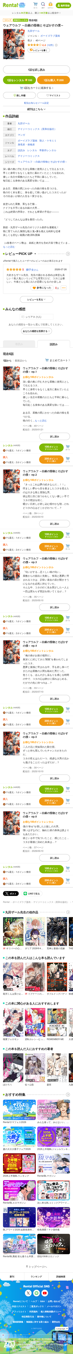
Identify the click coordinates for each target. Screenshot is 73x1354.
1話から (7, 360)
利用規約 (33, 1311)
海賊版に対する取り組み (37, 1321)
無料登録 (65, 5)
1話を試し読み (36, 69)
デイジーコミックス (29, 156)
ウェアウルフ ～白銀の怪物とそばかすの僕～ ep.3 (45, 560)
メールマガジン (54, 1306)
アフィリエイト (19, 1311)
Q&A (42, 1301)
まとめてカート (59, 360)
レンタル (32, 150)
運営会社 (56, 1321)
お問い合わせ (54, 1301)
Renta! (6, 901)
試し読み (54, 436)
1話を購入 (54, 80)
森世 (49, 1084)
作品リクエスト (19, 1306)
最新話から (21, 360)
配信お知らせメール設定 (36, 102)
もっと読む (9, 246)
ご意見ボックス (36, 1306)
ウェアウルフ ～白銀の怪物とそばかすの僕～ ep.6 (45, 814)
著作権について (44, 1316)
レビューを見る (35, 299)
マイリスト (55, 95)
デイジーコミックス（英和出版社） (37, 129)
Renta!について (20, 1301)
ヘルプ (34, 1301)
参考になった (44, 287)
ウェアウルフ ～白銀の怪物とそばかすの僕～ (42, 161)
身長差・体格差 (26, 144)
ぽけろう (7, 1084)
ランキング (36, 1276)
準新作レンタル (47, 150)
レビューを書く (40, 50)
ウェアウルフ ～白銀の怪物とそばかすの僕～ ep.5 (45, 735)
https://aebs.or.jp (24, 1349)
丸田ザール (34, 31)
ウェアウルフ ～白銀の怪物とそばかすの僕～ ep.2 (45, 473)
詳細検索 (60, 1276)
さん (32, 269)
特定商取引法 (28, 1316)
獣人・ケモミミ (48, 140)
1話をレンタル (19, 80)
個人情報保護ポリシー (51, 1311)
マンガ (21, 134)
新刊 (12, 1276)
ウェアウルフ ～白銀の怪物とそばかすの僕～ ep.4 (45, 643)
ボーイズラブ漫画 (50, 35)
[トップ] (10, 5)
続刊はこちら (35, 109)
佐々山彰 (29, 1084)
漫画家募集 (18, 1321)
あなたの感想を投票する (35, 331)
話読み (21, 150)
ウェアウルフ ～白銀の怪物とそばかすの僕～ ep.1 (45, 370)
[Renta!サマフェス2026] (21, 5)
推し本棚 (20, 95)
